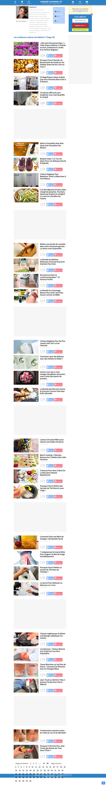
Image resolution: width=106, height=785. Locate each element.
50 (23, 777)
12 (39, 767)
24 (30, 770)
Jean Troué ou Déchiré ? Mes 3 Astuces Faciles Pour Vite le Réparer (52, 682)
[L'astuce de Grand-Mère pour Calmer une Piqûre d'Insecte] (26, 445)
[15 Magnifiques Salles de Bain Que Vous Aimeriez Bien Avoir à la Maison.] (26, 83)
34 (16, 774)
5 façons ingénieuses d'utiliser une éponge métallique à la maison (52, 635)
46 (59, 774)
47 (62, 774)
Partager (51, 56)
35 (20, 774)
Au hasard (80, 3)
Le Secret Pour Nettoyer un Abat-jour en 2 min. (51, 584)
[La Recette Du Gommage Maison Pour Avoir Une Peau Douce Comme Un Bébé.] (26, 296)
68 (47, 763)
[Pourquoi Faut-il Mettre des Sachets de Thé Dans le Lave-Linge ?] (26, 491)
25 (34, 770)
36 (23, 774)
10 (32, 767)
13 (43, 767)
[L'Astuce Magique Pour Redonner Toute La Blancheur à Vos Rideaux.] (26, 180)
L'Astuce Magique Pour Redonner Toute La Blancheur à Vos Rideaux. (53, 176)
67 (44, 763)
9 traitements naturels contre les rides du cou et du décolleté (53, 731)
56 (45, 777)
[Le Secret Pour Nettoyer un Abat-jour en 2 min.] (26, 588)
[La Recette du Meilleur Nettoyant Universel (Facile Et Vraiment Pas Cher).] (26, 265)
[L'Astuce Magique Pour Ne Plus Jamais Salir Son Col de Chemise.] (26, 347)
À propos (86, 3)
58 (52, 777)
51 (27, 777)
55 (41, 777)
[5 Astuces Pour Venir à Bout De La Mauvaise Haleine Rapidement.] (26, 476)
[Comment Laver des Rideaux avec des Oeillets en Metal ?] (26, 362)
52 (30, 777)
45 (55, 774)
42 (45, 774)
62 (16, 781)
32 (59, 770)
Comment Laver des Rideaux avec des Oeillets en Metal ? (52, 357)
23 (27, 770)
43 (48, 774)
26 (37, 770)
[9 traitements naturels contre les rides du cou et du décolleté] (26, 736)
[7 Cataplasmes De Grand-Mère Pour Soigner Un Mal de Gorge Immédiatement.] (26, 558)
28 (45, 770)
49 (20, 777)
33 (62, 770)
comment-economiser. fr (51, 2)
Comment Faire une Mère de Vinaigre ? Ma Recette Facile (52, 537)
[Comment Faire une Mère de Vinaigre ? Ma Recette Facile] (26, 542)
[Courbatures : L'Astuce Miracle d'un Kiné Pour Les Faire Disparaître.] (26, 655)
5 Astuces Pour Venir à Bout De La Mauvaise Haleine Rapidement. (52, 472)
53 (34, 777)
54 (37, 777)
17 (57, 767)
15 (50, 767)
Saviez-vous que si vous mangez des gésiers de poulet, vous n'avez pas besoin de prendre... (52, 375)
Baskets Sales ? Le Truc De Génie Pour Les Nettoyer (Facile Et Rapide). (53, 160)
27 (41, 770)
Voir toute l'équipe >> (21, 21)
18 (61, 767)
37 (27, 774)
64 (23, 781)
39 (34, 774)
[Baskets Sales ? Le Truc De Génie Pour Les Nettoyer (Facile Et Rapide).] (26, 164)
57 (48, 777)
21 (20, 770)
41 (41, 774)
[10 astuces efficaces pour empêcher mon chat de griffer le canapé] (26, 98)
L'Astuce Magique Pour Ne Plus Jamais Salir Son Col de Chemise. (52, 343)
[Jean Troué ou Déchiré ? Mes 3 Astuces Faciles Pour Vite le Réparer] (26, 685)
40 (37, 774)
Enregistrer (59, 56)
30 (52, 770)
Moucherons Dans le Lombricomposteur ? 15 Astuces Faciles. (50, 277)
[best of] (22, 2)
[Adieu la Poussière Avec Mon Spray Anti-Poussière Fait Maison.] (26, 149)
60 (59, 777)
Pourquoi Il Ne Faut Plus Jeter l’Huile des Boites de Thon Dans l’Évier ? (52, 748)
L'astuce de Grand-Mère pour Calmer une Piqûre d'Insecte (52, 440)
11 (36, 767)
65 (27, 781)
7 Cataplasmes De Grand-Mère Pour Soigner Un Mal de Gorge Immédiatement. (52, 554)
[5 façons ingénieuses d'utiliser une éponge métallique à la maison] (26, 639)
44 (52, 774)
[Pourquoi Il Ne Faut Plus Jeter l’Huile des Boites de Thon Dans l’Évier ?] (26, 751)
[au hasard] (80, 2)
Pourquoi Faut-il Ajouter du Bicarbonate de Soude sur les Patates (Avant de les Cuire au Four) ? (52, 63)
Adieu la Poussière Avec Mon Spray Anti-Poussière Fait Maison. (52, 145)
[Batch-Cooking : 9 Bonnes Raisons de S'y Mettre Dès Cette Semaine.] (26, 461)
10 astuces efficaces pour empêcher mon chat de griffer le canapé (52, 94)
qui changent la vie (80, 11)
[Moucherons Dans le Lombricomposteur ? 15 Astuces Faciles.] (26, 281)
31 (55, 770)
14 (47, 767)
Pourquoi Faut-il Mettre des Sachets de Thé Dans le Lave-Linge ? (52, 488)
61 (62, 777)
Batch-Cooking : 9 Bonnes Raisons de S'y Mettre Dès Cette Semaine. (53, 457)
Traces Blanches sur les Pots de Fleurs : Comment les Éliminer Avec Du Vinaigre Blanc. (53, 666)
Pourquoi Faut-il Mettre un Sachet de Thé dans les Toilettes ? (51, 569)
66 (30, 781)
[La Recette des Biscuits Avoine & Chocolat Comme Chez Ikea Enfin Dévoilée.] (26, 395)
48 (16, 777)
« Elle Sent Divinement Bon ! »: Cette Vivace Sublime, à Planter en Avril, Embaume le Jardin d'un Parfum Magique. (53, 46)
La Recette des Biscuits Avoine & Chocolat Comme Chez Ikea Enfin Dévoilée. (52, 391)
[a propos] (86, 2)
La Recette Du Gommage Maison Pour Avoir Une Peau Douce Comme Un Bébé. (51, 292)
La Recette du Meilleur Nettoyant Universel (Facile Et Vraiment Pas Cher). (52, 261)
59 (55, 777)
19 (64, 767)
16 (54, 767)
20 (16, 770)
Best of (22, 3)
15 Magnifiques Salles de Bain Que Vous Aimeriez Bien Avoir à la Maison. (53, 79)
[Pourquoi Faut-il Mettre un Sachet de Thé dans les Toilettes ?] (26, 573)
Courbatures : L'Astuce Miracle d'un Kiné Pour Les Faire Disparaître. (52, 651)
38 (30, 774)
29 (48, 770)
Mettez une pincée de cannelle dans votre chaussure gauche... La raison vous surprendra (53, 246)
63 (20, 781)
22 (23, 770)
